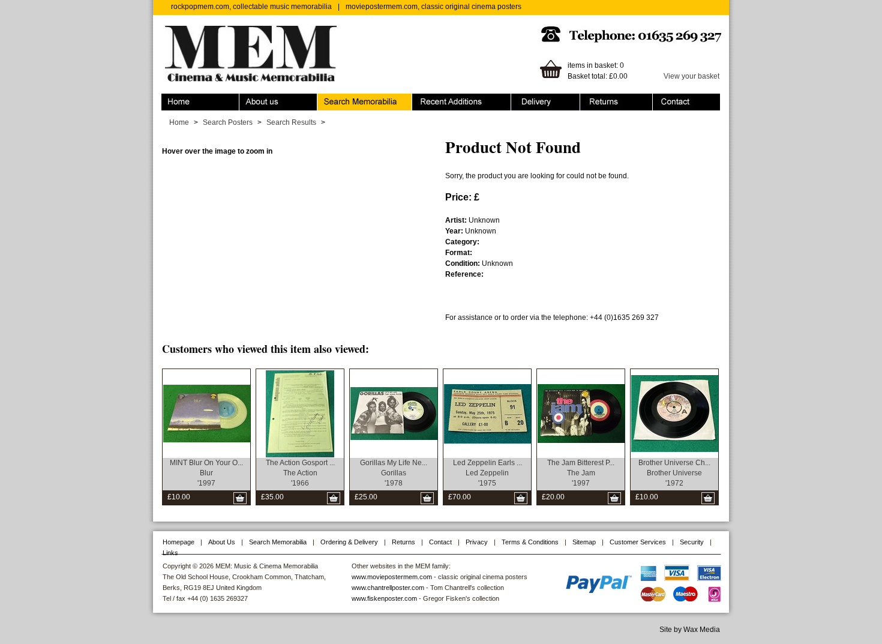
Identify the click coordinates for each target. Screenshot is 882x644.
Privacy (477, 542)
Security (692, 542)
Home (171, 99)
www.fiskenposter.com (384, 598)
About (249, 99)
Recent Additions (439, 99)
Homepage (178, 542)
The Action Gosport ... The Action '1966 (300, 473)
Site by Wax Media (689, 629)
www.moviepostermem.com (392, 576)
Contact (665, 99)
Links (170, 552)
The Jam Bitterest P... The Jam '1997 (580, 473)
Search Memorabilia (350, 99)
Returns (593, 99)
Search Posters (228, 122)
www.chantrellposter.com (388, 587)
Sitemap (584, 542)
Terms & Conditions (530, 542)
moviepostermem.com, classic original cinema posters (433, 6)
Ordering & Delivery (543, 99)
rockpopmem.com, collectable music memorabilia (251, 6)
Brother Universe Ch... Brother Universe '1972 (674, 473)
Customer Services (638, 542)
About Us (221, 542)
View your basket (691, 76)
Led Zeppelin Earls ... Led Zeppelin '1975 (487, 473)
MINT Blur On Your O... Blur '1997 (206, 473)
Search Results (291, 122)
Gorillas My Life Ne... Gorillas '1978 (393, 473)
